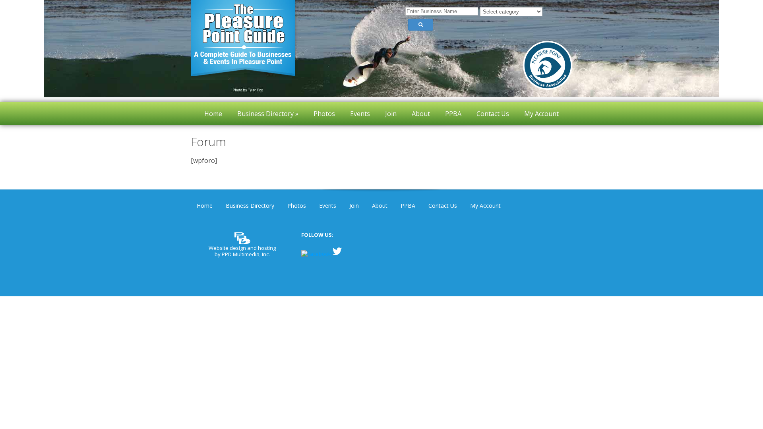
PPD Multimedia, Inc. (246, 254)
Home (205, 205)
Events (327, 205)
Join (354, 205)
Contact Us (442, 205)
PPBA (408, 205)
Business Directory (250, 205)
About (379, 205)
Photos (296, 205)
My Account (485, 205)
